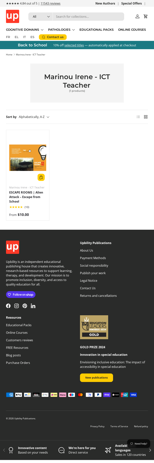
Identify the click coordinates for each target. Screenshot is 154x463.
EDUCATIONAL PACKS (96, 29)
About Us (86, 250)
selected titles (74, 45)
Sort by (11, 117)
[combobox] (76, 16)
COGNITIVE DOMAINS (22, 29)
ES (32, 37)
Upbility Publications (24, 418)
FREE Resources (17, 348)
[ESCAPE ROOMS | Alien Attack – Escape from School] (27, 157)
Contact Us (88, 288)
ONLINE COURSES (132, 29)
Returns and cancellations (98, 296)
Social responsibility (94, 265)
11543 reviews (50, 3)
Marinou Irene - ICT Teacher (30, 54)
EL (17, 37)
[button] (146, 16)
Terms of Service (119, 426)
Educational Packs (19, 325)
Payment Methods (93, 258)
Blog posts (13, 355)
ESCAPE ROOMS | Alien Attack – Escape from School (26, 197)
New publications (96, 377)
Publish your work (93, 273)
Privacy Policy (97, 426)
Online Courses (17, 333)
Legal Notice (88, 281)
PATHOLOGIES (59, 29)
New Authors (105, 3)
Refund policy (141, 426)
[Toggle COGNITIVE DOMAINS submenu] (42, 30)
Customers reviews (19, 340)
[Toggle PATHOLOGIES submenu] (73, 30)
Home (9, 54)
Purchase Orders (18, 363)
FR (8, 37)
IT (24, 37)
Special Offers (131, 3)
